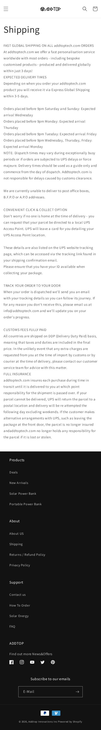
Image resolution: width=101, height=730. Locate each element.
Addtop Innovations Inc (42, 721)
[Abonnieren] (77, 691)
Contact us (17, 594)
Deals (13, 472)
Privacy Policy (19, 565)
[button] (6, 9)
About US (16, 533)
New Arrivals (18, 483)
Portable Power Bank (25, 504)
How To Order (19, 605)
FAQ (12, 626)
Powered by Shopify (70, 721)
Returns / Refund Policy (27, 554)
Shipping (16, 544)
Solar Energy (18, 616)
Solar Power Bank (22, 493)
